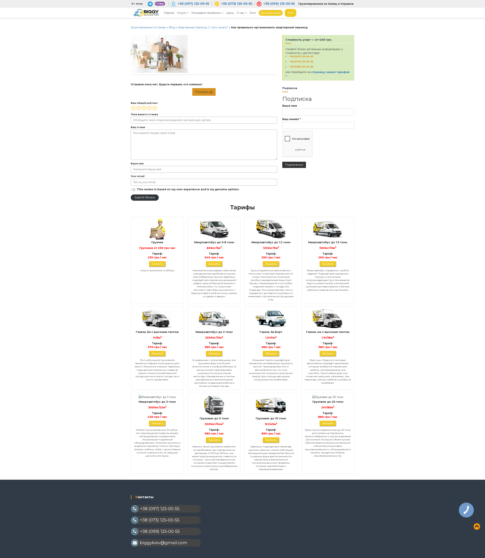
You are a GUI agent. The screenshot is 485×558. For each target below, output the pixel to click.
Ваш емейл (291, 119)
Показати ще (204, 92)
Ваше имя (289, 105)
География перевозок (206, 13)
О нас (240, 13)
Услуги (181, 13)
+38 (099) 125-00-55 (279, 3)
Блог (253, 13)
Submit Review (145, 197)
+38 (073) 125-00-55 (236, 3)
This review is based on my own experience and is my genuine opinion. (188, 189)
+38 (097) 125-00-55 (193, 3)
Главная (169, 13)
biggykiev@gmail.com (163, 542)
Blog (172, 27)
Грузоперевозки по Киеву (148, 27)
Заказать (157, 264)
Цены (230, 13)
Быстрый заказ (271, 13)
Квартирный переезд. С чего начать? (203, 27)
